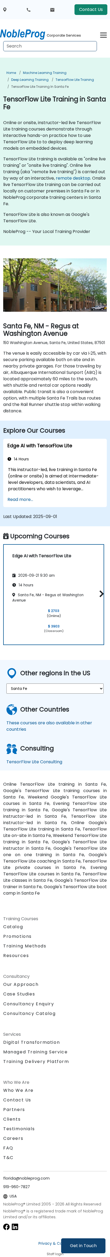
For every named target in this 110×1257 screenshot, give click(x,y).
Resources (16, 955)
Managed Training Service (35, 1052)
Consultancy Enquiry (28, 1004)
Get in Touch (83, 1246)
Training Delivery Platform (36, 1061)
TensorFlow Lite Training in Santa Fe (40, 86)
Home (11, 72)
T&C (8, 1158)
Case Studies (19, 994)
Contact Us (91, 9)
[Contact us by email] (52, 9)
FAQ (8, 1148)
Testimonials (19, 1129)
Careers (13, 1138)
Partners (14, 1109)
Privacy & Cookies (55, 1243)
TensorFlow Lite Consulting (34, 762)
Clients (12, 1119)
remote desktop (73, 178)
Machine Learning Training (44, 72)
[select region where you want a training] (5, 9)
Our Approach (20, 984)
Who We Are (18, 1090)
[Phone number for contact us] (28, 9)
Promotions (17, 936)
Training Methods (24, 946)
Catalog (13, 927)
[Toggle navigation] (103, 34)
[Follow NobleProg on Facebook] (6, 1227)
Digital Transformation (31, 1042)
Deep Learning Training (30, 79)
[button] (100, 593)
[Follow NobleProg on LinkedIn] (15, 1227)
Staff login (55, 1254)
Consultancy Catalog (29, 1013)
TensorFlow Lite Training (75, 79)
